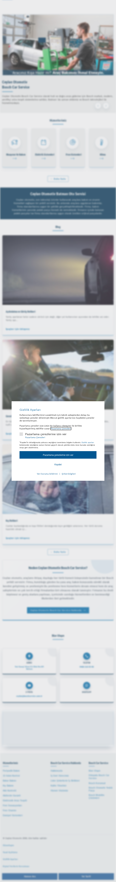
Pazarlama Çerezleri (61, 428)
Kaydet (58, 464)
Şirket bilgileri (69, 474)
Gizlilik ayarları (87, 442)
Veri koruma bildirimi (47, 474)
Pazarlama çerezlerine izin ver (46, 434)
